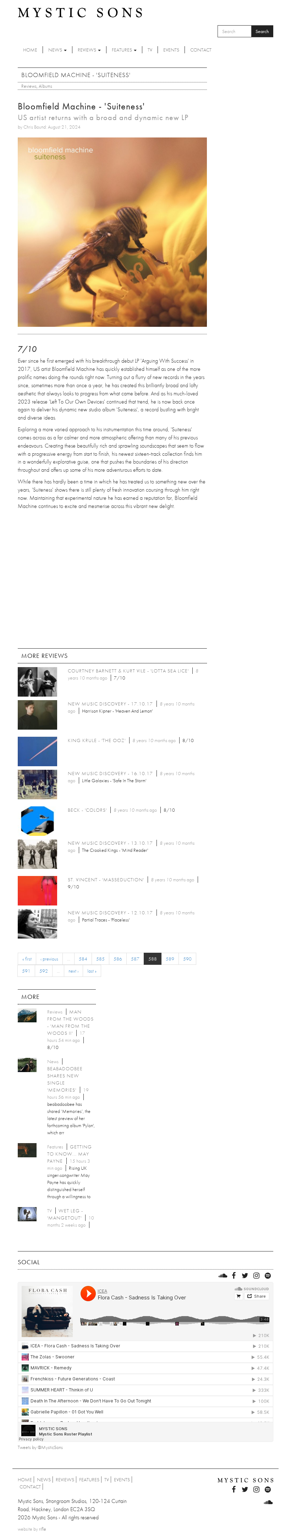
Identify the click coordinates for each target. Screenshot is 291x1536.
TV (150, 50)
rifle (42, 1529)
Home (30, 50)
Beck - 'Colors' (87, 810)
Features (122, 50)
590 (187, 959)
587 (135, 959)
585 (100, 959)
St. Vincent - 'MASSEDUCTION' (106, 879)
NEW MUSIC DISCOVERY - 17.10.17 (110, 704)
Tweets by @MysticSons (40, 1447)
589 (170, 959)
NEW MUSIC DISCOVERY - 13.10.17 (110, 843)
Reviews (87, 50)
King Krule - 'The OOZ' (97, 740)
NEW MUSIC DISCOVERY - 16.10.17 (110, 773)
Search (262, 31)
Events (171, 50)
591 (26, 971)
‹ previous (49, 959)
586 (118, 959)
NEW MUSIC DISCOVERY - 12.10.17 (110, 912)
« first (27, 959)
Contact (201, 50)
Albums (45, 86)
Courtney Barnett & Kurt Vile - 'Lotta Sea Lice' (128, 670)
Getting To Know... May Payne (69, 1153)
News (55, 50)
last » (92, 971)
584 (83, 959)
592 (43, 971)
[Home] (80, 12)
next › (73, 971)
